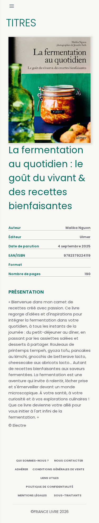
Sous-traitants (67, 495)
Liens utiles (49, 478)
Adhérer (21, 469)
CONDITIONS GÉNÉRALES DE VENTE (58, 469)
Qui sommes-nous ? (32, 460)
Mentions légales (32, 495)
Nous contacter (68, 460)
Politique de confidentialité (49, 486)
